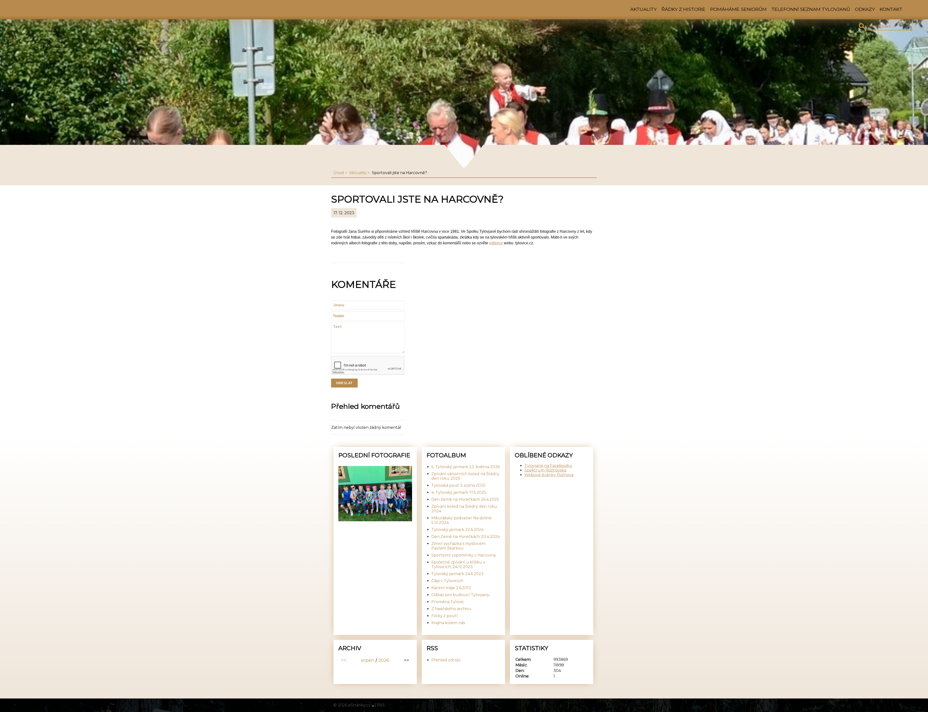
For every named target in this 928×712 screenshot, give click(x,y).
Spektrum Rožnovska (545, 470)
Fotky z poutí (444, 615)
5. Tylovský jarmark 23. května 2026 (465, 467)
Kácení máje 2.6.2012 (451, 587)
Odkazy (865, 9)
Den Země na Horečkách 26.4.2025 (465, 499)
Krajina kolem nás (448, 622)
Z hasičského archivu (451, 608)
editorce (496, 243)
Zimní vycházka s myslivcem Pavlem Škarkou (458, 545)
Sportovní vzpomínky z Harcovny (463, 555)
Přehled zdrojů (446, 660)
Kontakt (891, 9)
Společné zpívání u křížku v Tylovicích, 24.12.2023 (458, 564)
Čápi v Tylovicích (447, 580)
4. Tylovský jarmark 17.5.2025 (458, 492)
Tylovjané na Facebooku (548, 465)
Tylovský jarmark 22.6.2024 (457, 529)
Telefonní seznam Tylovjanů (810, 9)
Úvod (339, 172)
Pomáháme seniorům (738, 9)
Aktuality (643, 9)
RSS (381, 705)
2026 (383, 660)
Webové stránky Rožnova (548, 474)
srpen (367, 660)
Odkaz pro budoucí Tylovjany (460, 594)
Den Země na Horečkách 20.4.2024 (465, 536)
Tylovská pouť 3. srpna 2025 (458, 485)
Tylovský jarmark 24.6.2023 (457, 573)
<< (344, 660)
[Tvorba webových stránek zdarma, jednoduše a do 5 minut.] (373, 706)
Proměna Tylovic (447, 601)
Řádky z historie (683, 9)
